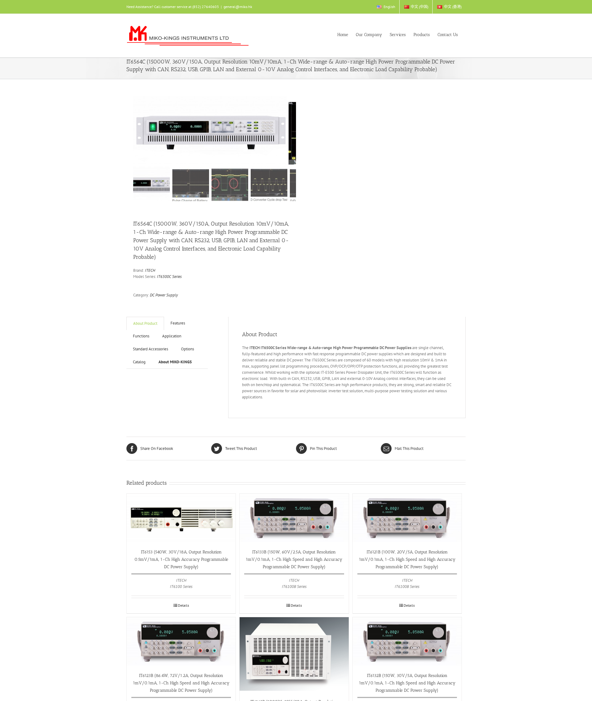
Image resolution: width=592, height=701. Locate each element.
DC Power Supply (164, 295)
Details (183, 605)
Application (171, 336)
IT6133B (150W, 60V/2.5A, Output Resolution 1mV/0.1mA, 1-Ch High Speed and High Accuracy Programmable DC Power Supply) (294, 559)
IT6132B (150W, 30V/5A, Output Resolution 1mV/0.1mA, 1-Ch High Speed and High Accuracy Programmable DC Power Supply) (407, 683)
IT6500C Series (169, 276)
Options (187, 349)
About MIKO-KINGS (175, 362)
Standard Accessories (150, 349)
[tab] (145, 323)
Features (178, 323)
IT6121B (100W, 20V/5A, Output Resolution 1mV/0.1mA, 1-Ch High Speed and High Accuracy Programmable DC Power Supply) (407, 559)
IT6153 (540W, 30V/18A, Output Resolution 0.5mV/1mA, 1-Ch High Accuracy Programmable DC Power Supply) (181, 559)
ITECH (150, 270)
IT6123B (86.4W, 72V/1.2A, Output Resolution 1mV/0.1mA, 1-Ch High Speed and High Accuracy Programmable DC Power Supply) (181, 683)
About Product (145, 323)
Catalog (139, 362)
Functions (141, 336)
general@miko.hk (238, 6)
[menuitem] (385, 7)
